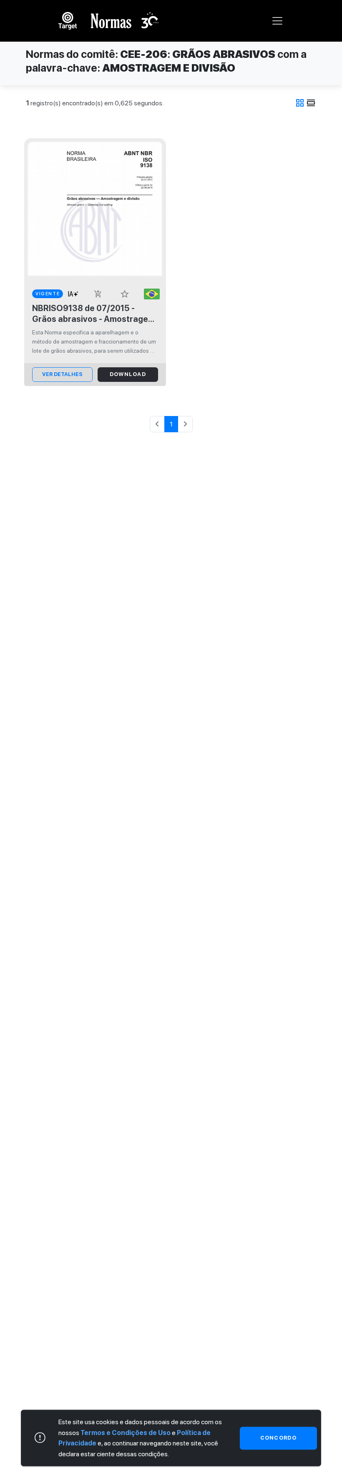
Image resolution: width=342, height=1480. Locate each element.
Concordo (278, 1438)
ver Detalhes (62, 374)
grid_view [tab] (300, 103)
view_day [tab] (311, 103)
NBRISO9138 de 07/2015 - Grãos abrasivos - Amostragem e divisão (93, 313)
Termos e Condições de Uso (125, 1433)
